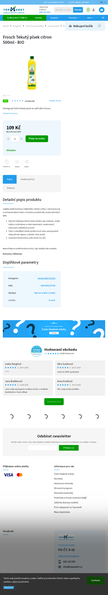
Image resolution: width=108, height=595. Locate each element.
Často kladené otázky (54, 2)
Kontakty (58, 478)
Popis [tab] (9, 179)
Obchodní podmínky (63, 493)
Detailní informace (10, 113)
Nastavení (9, 588)
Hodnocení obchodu (60, 349)
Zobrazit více (54, 401)
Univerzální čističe (46, 278)
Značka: (55, 100)
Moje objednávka (62, 512)
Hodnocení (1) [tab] (27, 179)
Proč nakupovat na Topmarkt (68, 507)
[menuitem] (17, 18)
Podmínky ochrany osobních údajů (70, 497)
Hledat (78, 10)
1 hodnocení (30, 101)
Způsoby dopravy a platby (66, 502)
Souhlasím (95, 580)
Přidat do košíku (37, 138)
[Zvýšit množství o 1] (21, 139)
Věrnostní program (63, 488)
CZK (101, 2)
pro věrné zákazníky (79, 2)
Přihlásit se (68, 448)
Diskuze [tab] (11, 188)
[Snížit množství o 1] (8, 139)
